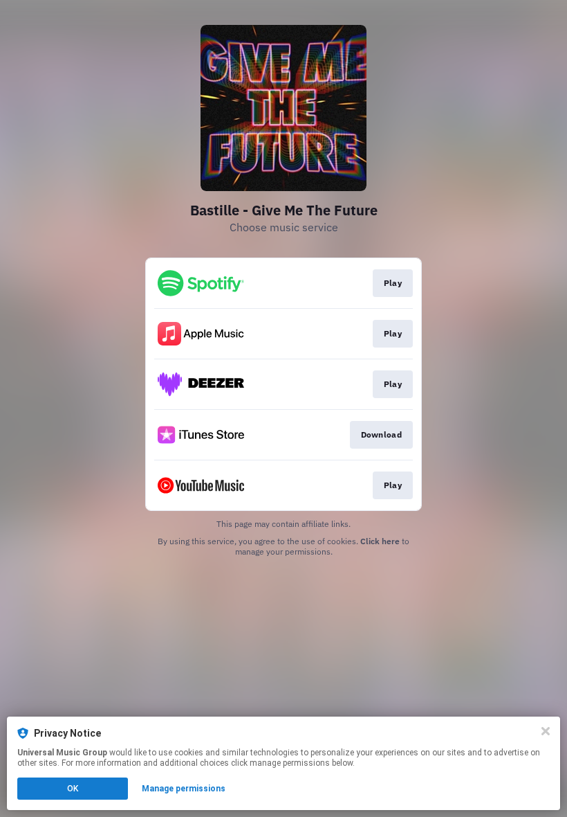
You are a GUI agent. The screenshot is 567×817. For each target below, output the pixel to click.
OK (72, 788)
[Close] (546, 731)
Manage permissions (183, 788)
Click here (380, 541)
